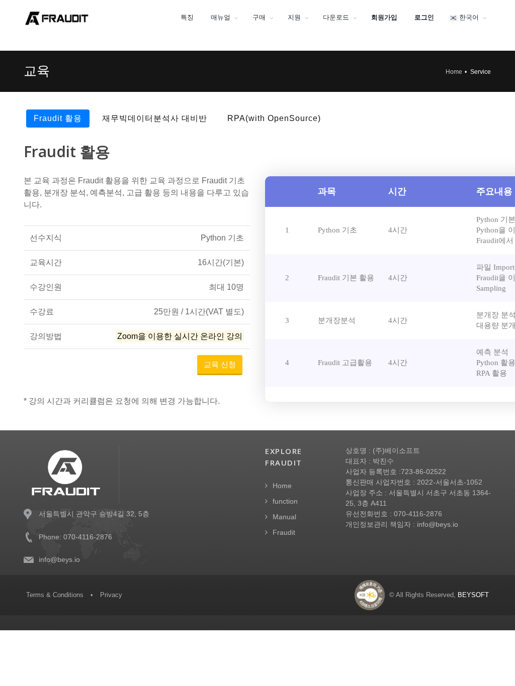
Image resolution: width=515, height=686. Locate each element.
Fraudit (284, 532)
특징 (187, 17)
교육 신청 (220, 364)
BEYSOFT (473, 595)
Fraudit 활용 (58, 118)
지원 (294, 17)
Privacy (111, 595)
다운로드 (336, 17)
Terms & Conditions (54, 595)
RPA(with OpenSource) (274, 118)
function (285, 501)
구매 (259, 17)
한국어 (468, 17)
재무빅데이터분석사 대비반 (154, 118)
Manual (284, 517)
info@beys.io (59, 559)
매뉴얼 (220, 17)
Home (454, 71)
